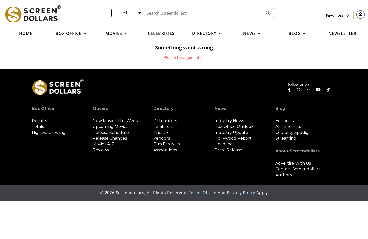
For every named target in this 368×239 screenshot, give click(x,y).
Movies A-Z (103, 144)
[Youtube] (318, 89)
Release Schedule (111, 132)
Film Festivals (166, 144)
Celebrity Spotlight (294, 132)
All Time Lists (288, 126)
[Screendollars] (32, 13)
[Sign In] (360, 14)
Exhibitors (163, 126)
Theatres (162, 132)
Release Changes (110, 138)
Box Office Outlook (234, 126)
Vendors (161, 138)
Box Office (43, 108)
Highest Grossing (49, 132)
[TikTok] (328, 89)
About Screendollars (297, 151)
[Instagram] (308, 89)
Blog (280, 108)
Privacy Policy (241, 193)
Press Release (228, 150)
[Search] (268, 13)
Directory (163, 108)
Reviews (101, 150)
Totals (38, 126)
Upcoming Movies (110, 126)
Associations (165, 150)
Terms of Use (202, 193)
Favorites (335, 15)
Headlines (224, 144)
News (220, 108)
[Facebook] (289, 89)
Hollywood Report (233, 138)
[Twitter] (299, 89)
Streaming (285, 138)
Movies (100, 108)
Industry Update (231, 132)
